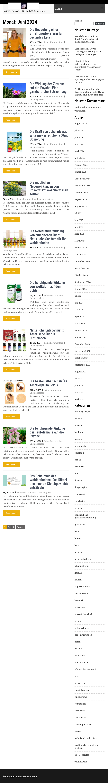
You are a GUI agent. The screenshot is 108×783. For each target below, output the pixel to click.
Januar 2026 (80, 172)
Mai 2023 (79, 392)
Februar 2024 (81, 330)
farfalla (78, 508)
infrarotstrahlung (83, 559)
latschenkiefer (82, 593)
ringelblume (81, 697)
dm (76, 473)
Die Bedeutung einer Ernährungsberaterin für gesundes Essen (46, 33)
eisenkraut (80, 494)
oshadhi (78, 648)
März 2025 (80, 241)
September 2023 (82, 365)
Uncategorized (37, 45)
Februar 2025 (81, 247)
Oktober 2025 (81, 192)
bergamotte (80, 446)
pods (77, 676)
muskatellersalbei (83, 614)
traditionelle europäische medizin (87, 746)
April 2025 (79, 234)
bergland (79, 453)
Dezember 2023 (82, 344)
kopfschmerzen (82, 586)
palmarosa (80, 655)
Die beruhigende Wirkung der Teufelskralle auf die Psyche (47, 432)
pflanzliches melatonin (86, 669)
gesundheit (80, 524)
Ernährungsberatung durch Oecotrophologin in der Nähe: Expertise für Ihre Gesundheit (89, 92)
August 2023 (80, 371)
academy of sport (83, 411)
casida (78, 460)
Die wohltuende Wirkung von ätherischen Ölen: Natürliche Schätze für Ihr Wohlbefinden (48, 237)
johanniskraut (81, 566)
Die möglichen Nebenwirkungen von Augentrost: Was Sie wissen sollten (88, 65)
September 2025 (82, 199)
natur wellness (82, 628)
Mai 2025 (79, 227)
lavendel (79, 600)
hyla (77, 545)
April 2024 (80, 316)
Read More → (12, 72)
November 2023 (82, 351)
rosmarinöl (80, 704)
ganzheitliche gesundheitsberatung (85, 516)
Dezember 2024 (82, 261)
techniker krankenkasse (87, 738)
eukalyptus (80, 501)
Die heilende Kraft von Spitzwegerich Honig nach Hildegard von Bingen (88, 52)
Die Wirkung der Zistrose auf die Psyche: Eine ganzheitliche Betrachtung (48, 88)
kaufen (78, 579)
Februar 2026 (81, 165)
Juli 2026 (79, 130)
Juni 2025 (79, 220)
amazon (79, 425)
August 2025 (81, 206)
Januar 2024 (80, 337)
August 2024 (81, 289)
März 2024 (80, 323)
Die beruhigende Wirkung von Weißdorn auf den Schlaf (47, 286)
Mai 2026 (79, 144)
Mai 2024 (79, 309)
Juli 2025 (79, 213)
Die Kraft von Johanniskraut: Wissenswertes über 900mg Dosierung (49, 135)
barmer (78, 439)
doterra (78, 480)
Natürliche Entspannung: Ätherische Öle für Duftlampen (47, 334)
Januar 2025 (80, 254)
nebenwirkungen (83, 635)
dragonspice (81, 487)
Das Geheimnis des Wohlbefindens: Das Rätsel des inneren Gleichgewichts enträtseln (49, 482)
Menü (58, 8)
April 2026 (80, 151)
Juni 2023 (79, 385)
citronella (79, 466)
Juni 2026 (79, 137)
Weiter (20, 527)
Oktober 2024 (81, 275)
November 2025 (82, 185)
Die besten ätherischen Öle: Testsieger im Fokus (49, 383)
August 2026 (81, 123)
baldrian (79, 432)
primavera (80, 683)
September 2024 (83, 282)
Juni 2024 (79, 303)
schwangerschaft (83, 724)
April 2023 (79, 399)
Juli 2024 (79, 296)
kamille (78, 573)
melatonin (80, 607)
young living (81, 761)
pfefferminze (81, 662)
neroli (77, 642)
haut (77, 531)
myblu (78, 621)
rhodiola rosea (82, 690)
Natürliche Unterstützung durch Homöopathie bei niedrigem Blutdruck (87, 39)
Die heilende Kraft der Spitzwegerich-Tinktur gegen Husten (89, 79)
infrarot (78, 552)
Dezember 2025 (82, 179)
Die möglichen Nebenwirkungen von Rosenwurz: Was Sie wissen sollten (49, 188)
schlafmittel (80, 717)
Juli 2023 (78, 378)
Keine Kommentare (53, 42)
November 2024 (82, 268)
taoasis (78, 731)
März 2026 (80, 158)
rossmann (80, 710)
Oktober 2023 (81, 358)
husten (78, 538)
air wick (78, 418)
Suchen (78, 21)
